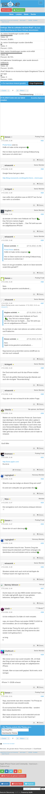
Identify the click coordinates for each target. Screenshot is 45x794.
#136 (42, 567)
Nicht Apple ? (23, 20)
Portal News (7, 145)
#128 (42, 368)
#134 (42, 524)
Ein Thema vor (24, 727)
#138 (42, 612)
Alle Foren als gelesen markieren (14, 776)
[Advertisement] (22, 119)
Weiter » (22, 90)
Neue (11, 14)
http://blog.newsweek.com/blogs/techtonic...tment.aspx (23, 178)
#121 (42, 140)
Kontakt (5, 784)
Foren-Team (18, 784)
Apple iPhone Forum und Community (9, 20)
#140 (42, 696)
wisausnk (4, 307)
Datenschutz (4, 766)
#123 (42, 193)
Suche (33, 14)
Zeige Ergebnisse (36, 83)
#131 (42, 457)
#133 (42, 502)
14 (17, 90)
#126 (42, 282)
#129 (42, 394)
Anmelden (7, 10)
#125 (42, 240)
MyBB (30, 792)
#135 (42, 543)
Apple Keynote (5, 21)
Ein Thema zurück (10, 727)
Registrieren (19, 10)
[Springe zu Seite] (27, 90)
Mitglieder (30, 784)
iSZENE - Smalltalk (32, 20)
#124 (42, 214)
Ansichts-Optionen (38, 98)
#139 (42, 654)
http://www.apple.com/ (11, 462)
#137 (42, 588)
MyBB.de (17, 792)
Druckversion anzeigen (9, 743)
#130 (42, 413)
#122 (42, 169)
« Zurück (3, 90)
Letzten (19, 14)
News (26, 14)
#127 (42, 303)
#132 (42, 479)
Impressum (33, 764)
